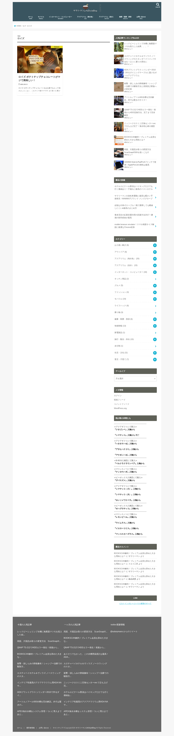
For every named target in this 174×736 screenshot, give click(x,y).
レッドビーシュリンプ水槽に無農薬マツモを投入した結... (39, 633)
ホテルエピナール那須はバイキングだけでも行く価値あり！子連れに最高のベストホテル (134, 187)
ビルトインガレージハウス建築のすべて (135, 603)
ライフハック (122, 306)
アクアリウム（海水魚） (85, 17)
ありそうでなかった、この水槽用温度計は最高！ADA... (86, 655)
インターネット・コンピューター (60, 17)
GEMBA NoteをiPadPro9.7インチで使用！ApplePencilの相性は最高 (140, 163)
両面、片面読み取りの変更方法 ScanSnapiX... (39, 641)
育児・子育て (122, 359)
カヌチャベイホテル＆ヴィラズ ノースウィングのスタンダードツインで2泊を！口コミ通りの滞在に (140, 59)
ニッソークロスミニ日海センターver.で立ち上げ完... (86, 684)
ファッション (122, 292)
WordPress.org (120, 408)
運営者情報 (30, 728)
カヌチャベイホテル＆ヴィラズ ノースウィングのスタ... (39, 674)
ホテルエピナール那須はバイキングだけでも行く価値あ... (86, 693)
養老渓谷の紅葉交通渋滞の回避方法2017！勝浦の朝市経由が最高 (134, 216)
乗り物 (119, 312)
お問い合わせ (141, 17)
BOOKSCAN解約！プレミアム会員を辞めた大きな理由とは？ (140, 138)
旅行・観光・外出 (124, 339)
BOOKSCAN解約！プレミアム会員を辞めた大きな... (39, 655)
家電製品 (120, 333)
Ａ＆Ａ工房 (133, 564)
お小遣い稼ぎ (122, 245)
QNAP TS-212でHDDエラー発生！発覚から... (38, 647)
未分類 (119, 346)
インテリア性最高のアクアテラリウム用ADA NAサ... (39, 684)
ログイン (118, 396)
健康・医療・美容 (125, 17)
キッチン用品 (122, 279)
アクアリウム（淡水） (106, 17)
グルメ (119, 285)
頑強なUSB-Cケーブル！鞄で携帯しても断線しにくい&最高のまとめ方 (134, 206)
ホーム (30, 17)
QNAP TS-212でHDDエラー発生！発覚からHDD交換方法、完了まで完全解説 (140, 112)
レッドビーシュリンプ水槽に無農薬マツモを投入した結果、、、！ (140, 45)
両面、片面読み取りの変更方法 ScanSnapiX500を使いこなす (138, 150)
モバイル (41, 17)
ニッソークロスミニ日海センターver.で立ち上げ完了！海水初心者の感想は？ (140, 126)
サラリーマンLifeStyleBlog (86, 728)
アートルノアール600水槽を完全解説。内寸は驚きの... (39, 703)
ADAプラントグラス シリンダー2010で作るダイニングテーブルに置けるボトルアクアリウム (140, 72)
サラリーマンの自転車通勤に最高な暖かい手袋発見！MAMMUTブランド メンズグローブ (134, 197)
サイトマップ (58, 728)
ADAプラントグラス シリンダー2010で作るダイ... (38, 693)
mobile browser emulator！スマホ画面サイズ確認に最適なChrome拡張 (134, 225)
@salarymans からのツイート (124, 631)
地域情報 (120, 326)
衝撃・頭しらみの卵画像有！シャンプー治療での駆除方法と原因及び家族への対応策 (140, 86)
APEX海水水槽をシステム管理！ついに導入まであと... (39, 713)
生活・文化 (121, 353)
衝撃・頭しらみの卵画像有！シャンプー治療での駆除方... (39, 665)
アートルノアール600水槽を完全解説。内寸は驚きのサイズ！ (139, 98)
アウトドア (121, 252)
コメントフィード (121, 404)
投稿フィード (119, 400)
